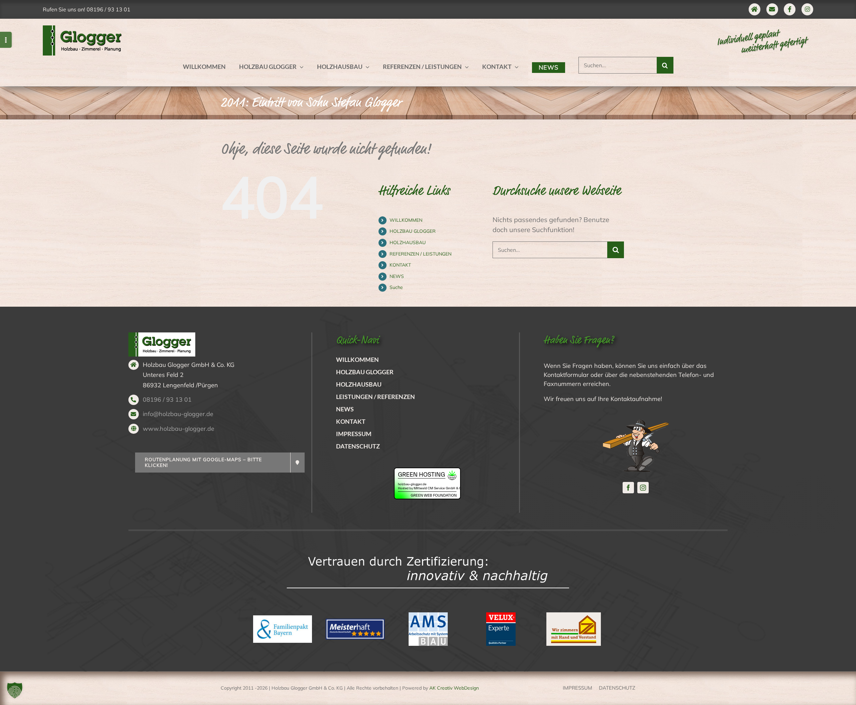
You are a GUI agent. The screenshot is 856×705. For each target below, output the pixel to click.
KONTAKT (400, 265)
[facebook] (628, 487)
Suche (396, 287)
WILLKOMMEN (406, 220)
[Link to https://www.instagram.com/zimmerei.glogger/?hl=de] (807, 9)
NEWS (397, 276)
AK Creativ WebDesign (454, 688)
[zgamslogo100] (428, 615)
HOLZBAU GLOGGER (413, 231)
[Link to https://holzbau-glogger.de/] (754, 9)
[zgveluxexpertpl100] (501, 615)
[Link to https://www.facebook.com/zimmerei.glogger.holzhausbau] (789, 9)
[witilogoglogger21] (573, 615)
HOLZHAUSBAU (408, 242)
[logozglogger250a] (84, 28)
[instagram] (643, 487)
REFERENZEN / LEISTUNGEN (420, 254)
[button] (14, 690)
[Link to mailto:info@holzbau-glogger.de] (772, 9)
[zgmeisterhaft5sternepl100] (355, 622)
